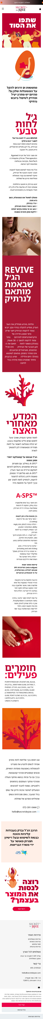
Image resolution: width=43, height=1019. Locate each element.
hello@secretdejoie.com (31, 973)
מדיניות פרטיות (35, 946)
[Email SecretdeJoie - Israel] (39, 988)
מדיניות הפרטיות (34, 1016)
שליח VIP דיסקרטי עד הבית (31, 956)
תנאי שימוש (36, 944)
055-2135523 (35, 968)
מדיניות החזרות (35, 941)
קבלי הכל (21, 1005)
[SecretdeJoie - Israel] (21, 9)
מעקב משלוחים (35, 958)
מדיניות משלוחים (34, 939)
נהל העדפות (21, 1010)
